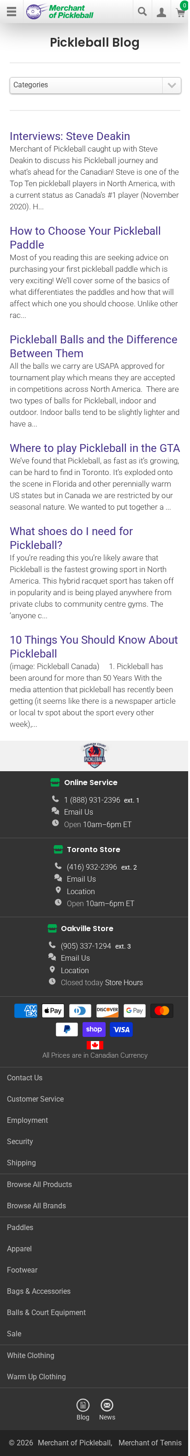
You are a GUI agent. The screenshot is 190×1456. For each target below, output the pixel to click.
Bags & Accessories (39, 1291)
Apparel (19, 1248)
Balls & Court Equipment (46, 1312)
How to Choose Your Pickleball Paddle (85, 238)
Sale (14, 1333)
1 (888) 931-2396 (92, 800)
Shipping (21, 1162)
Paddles (20, 1227)
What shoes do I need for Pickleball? (71, 538)
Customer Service (35, 1099)
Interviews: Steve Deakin (70, 136)
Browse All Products (39, 1184)
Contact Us (24, 1077)
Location (81, 891)
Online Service (91, 782)
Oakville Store (87, 928)
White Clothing (30, 1355)
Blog (83, 1416)
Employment (27, 1120)
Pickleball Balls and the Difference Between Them (94, 346)
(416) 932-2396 (92, 867)
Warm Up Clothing (36, 1376)
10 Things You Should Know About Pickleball (94, 647)
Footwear (22, 1270)
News (107, 1416)
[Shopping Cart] (180, 14)
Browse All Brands (36, 1205)
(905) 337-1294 (86, 946)
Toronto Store (93, 849)
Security (20, 1141)
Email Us (78, 812)
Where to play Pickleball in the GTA (95, 448)
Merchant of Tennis (150, 1442)
